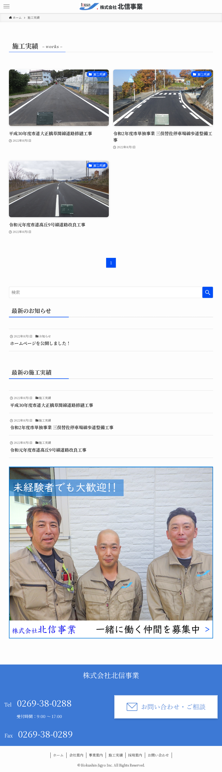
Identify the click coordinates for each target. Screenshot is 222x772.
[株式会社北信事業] (111, 6)
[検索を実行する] (207, 292)
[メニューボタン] (6, 6)
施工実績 (116, 755)
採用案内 (135, 755)
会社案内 (76, 755)
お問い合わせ (158, 755)
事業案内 (96, 755)
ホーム (58, 755)
